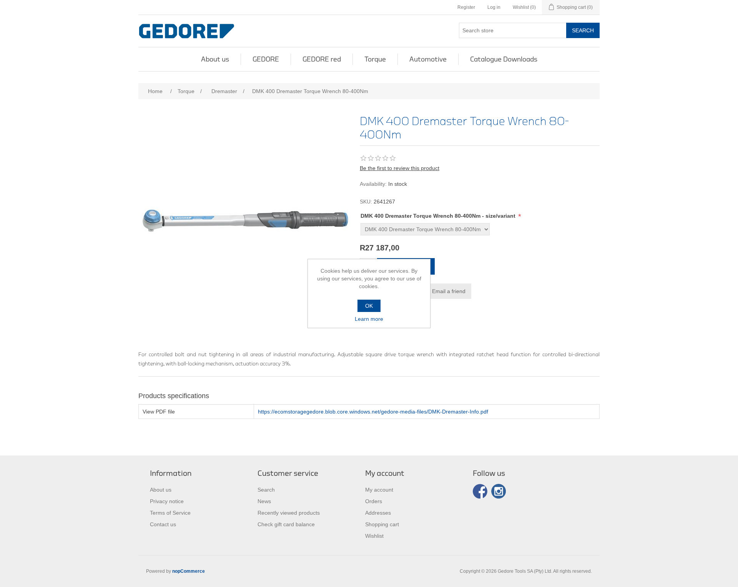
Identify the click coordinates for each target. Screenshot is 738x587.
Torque (375, 59)
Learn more (369, 319)
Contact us (163, 524)
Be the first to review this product (399, 168)
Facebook (480, 491)
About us (215, 59)
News (264, 501)
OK (369, 306)
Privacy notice (167, 501)
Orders (373, 501)
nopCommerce (188, 571)
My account (379, 490)
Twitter (498, 491)
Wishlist (374, 536)
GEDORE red (322, 59)
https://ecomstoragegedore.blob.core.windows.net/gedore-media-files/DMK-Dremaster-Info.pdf (373, 412)
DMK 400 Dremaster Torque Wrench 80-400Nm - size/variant (439, 216)
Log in (493, 7)
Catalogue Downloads (503, 59)
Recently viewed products (289, 513)
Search (583, 30)
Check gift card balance (286, 524)
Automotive (428, 59)
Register (466, 7)
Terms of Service (170, 513)
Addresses (378, 513)
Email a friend (448, 291)
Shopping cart (382, 524)
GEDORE (266, 59)
